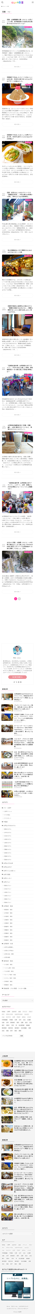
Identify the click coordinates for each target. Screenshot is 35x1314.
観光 (16, 1030)
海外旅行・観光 (8, 961)
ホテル (23, 1017)
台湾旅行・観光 (8, 906)
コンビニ (26, 1014)
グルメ (30, 1011)
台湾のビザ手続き (9, 950)
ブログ (18, 1017)
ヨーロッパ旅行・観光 (10, 978)
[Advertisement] (17, 623)
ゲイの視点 (7, 814)
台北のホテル (7, 836)
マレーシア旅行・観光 (10, 974)
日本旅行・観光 (8, 981)
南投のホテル (7, 829)
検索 (21, 1035)
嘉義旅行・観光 (8, 926)
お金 (19, 1011)
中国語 (6, 821)
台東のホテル (7, 842)
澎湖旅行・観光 (8, 933)
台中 (20, 1019)
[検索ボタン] (2, 2)
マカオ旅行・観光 (9, 971)
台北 (24, 1019)
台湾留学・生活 (8, 943)
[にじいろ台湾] (17, 2)
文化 (30, 1022)
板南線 (28, 1025)
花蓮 (7, 1030)
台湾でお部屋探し (9, 947)
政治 (26, 1022)
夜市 (18, 1022)
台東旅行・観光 (8, 923)
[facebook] (14, 682)
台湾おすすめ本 (8, 863)
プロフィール (14, 1306)
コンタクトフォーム (11, 1308)
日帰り (8, 1025)
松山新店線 (21, 1025)
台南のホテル (7, 839)
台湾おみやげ (8, 867)
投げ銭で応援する (17, 677)
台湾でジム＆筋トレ (10, 870)
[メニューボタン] (32, 2)
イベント (25, 1011)
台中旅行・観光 (8, 913)
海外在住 (10, 1028)
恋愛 (22, 1022)
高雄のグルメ (7, 902)
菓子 (11, 1030)
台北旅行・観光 (8, 916)
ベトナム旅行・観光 (9, 968)
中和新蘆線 (4, 1019)
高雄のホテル (7, 859)
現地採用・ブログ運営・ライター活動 (15, 988)
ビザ (14, 1017)
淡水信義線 (24, 1028)
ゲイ (3, 1014)
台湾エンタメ (8, 878)
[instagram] (18, 682)
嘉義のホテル (7, 846)
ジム (3, 1017)
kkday (3, 1011)
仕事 (16, 1019)
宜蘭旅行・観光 (8, 930)
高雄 (20, 1030)
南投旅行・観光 (8, 909)
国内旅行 (12, 1022)
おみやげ (14, 1011)
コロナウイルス (18, 1014)
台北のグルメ (7, 889)
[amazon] (21, 682)
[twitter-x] (16, 682)
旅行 (3, 1025)
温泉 (30, 1028)
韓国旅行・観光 (8, 984)
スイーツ (8, 1017)
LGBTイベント (8, 811)
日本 (13, 1025)
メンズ (29, 1017)
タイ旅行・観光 (8, 964)
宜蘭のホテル (7, 849)
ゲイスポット (7, 818)
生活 (3, 1030)
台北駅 (29, 1019)
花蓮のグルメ (7, 899)
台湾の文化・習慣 (9, 954)
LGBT (8, 1011)
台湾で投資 (7, 874)
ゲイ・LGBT (7, 808)
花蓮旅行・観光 (8, 936)
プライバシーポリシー (23, 1308)
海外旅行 (17, 1028)
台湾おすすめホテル (10, 825)
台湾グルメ (7, 882)
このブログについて (23, 1306)
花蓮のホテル (7, 856)
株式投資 (4, 1028)
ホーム (8, 1306)
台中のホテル (7, 832)
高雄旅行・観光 (8, 940)
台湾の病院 (7, 957)
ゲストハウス (9, 1014)
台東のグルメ (7, 895)
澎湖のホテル (7, 852)
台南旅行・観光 (8, 919)
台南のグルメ (7, 892)
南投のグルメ (7, 885)
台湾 (7, 1022)
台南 (3, 1022)
